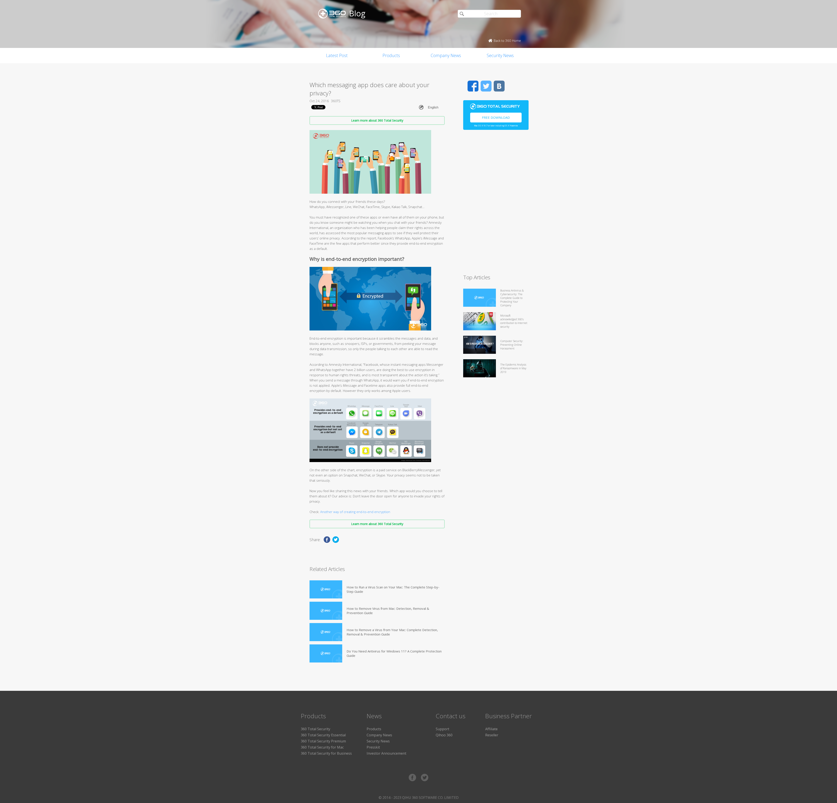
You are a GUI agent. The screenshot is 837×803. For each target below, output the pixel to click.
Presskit (373, 747)
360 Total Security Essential (323, 735)
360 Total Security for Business (326, 753)
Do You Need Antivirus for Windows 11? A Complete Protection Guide (394, 653)
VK (499, 86)
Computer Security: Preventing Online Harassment (511, 344)
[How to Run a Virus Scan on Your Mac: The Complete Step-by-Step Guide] (326, 589)
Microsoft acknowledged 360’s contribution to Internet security (513, 321)
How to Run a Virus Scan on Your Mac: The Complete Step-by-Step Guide (393, 589)
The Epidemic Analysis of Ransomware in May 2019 (513, 368)
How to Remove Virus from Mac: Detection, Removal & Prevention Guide (388, 610)
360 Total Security (315, 729)
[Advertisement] (496, 204)
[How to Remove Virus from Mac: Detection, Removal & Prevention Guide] (326, 611)
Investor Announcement (386, 753)
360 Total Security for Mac (322, 747)
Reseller (491, 735)
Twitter (486, 86)
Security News (500, 55)
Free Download (496, 117)
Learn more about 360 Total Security (377, 120)
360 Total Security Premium (323, 741)
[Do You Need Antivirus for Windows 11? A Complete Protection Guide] (326, 653)
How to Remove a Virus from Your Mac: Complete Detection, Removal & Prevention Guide (392, 632)
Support (442, 729)
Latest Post (337, 55)
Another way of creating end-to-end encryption (355, 512)
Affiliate (491, 729)
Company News (446, 55)
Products (391, 55)
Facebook (473, 86)
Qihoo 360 (444, 735)
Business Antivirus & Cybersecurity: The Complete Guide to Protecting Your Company (512, 298)
